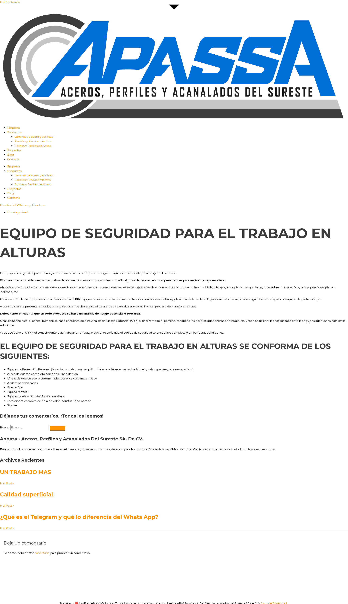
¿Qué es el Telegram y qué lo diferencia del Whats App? (79, 517)
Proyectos (14, 150)
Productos (14, 132)
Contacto (13, 159)
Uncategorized (17, 212)
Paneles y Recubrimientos (32, 141)
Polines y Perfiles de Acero (32, 145)
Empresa (13, 128)
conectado (41, 553)
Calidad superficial (26, 494)
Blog (10, 154)
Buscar (5, 427)
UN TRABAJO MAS (25, 472)
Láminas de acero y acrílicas (33, 136)
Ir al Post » (7, 483)
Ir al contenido (10, 2)
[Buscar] (57, 428)
